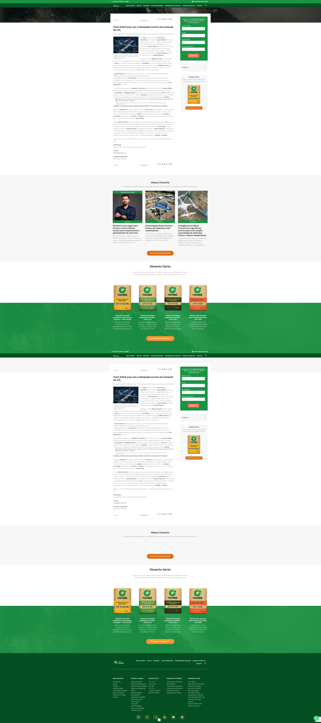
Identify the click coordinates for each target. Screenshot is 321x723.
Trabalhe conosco (136, 710)
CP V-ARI (151, 686)
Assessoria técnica (193, 706)
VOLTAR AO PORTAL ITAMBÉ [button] (121, 1)
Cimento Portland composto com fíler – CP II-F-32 (147, 317)
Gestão (139, 5)
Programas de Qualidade (138, 697)
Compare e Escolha (154, 690)
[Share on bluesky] (171, 19)
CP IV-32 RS (152, 684)
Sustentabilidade (157, 5)
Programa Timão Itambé (195, 704)
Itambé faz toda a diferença (139, 686)
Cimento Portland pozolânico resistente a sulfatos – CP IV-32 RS (122, 317)
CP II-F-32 (152, 682)
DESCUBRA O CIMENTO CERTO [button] (194, 107)
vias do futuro (140, 118)
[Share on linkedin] (166, 19)
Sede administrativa (194, 693)
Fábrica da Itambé (193, 690)
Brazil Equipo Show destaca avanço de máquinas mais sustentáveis (159, 228)
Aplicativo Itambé (154, 693)
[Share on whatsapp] (169, 19)
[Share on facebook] (158, 19)
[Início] (201, 1)
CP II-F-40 (152, 688)
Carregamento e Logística (195, 695)
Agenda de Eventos (188, 5)
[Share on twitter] (160, 19)
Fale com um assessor (194, 688)
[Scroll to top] (159, 719)
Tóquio (144, 37)
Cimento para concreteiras (174, 688)
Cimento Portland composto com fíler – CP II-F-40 (172, 317)
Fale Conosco (192, 682)
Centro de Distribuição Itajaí (196, 697)
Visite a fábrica (135, 701)
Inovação (146, 5)
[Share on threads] (162, 19)
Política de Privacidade (137, 708)
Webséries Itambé (136, 682)
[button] (110, 2)
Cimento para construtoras (174, 686)
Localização (134, 704)
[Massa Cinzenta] (116, 6)
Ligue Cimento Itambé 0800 (196, 684)
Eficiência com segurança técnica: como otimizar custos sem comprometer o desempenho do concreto (126, 229)
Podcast (199, 5)
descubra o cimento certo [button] (160, 338)
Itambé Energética (136, 706)
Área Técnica (130, 5)
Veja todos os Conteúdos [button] (160, 253)
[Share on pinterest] (164, 19)
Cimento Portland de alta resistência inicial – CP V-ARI (198, 317)
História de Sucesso (137, 699)
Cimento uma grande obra (138, 684)
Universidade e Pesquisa (173, 5)
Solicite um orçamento (194, 686)
